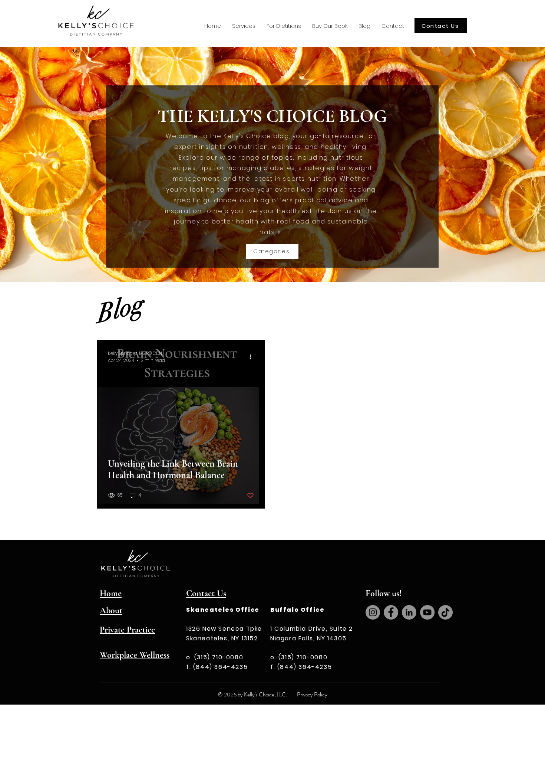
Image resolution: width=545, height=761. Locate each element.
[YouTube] (427, 612)
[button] (244, 25)
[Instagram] (373, 612)
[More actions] (252, 356)
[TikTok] (445, 612)
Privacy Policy (312, 694)
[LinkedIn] (409, 612)
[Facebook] (391, 612)
